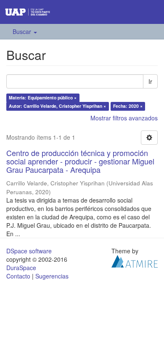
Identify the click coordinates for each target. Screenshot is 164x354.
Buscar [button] (23, 31)
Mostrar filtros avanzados (124, 118)
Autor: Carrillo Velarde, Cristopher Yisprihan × (57, 106)
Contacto (18, 276)
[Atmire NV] (134, 260)
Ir (150, 81)
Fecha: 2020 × (128, 106)
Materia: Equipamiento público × (43, 97)
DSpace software (29, 251)
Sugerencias (52, 276)
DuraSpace (21, 267)
